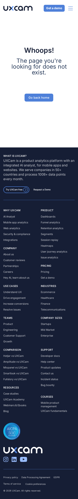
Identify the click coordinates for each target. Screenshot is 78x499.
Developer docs (50, 355)
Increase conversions (15, 303)
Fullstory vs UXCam (15, 379)
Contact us (47, 373)
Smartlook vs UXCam (16, 373)
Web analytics (11, 228)
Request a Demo (42, 189)
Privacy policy (10, 477)
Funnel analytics (50, 222)
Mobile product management (50, 404)
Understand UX (12, 292)
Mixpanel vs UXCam (15, 367)
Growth (7, 341)
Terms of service (12, 484)
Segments (47, 234)
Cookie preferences (35, 484)
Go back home (39, 97)
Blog (6, 411)
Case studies (11, 393)
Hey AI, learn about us (16, 277)
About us (8, 254)
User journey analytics (54, 251)
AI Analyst (9, 216)
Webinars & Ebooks (14, 405)
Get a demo (54, 8)
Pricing (45, 271)
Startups (46, 324)
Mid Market (47, 329)
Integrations (10, 239)
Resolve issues (12, 309)
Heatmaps (47, 245)
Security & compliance (16, 234)
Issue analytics (49, 257)
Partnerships (11, 266)
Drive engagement (14, 297)
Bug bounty (47, 385)
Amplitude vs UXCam (16, 361)
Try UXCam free (14, 189)
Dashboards (48, 216)
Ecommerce (48, 292)
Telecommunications (53, 309)
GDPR (56, 477)
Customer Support (14, 335)
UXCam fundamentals (54, 410)
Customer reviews (14, 260)
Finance (45, 303)
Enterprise (47, 335)
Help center (48, 361)
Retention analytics (52, 228)
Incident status (49, 379)
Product (8, 324)
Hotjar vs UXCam (13, 355)
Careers (8, 271)
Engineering (10, 329)
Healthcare (47, 297)
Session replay (49, 239)
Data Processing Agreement (35, 477)
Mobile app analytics (15, 222)
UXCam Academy (14, 399)
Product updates (51, 367)
